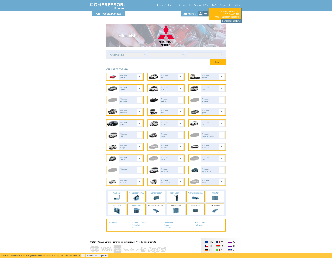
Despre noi (224, 5)
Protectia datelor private (146, 242)
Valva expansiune (202, 225)
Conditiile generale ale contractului (119, 242)
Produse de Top (201, 5)
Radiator (135, 227)
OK (83, 255)
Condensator (169, 223)
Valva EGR (136, 225)
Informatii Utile (184, 5)
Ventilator (168, 227)
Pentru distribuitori (165, 5)
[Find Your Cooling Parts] (107, 6)
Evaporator (168, 225)
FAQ (214, 5)
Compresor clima (139, 223)
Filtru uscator (200, 223)
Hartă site (237, 5)
